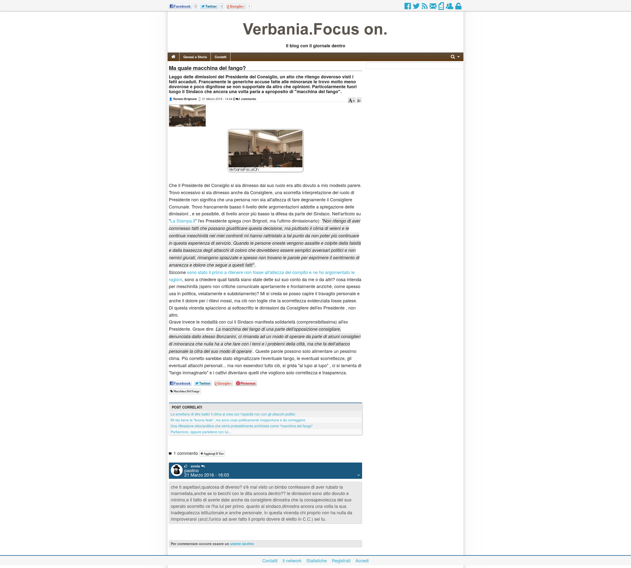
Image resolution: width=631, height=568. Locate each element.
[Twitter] (417, 7)
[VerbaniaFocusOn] (315, 37)
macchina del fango (186, 391)
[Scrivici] (433, 7)
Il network (291, 560)
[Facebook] (408, 7)
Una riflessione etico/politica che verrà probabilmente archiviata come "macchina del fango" (242, 425)
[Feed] (425, 7)
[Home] (173, 56)
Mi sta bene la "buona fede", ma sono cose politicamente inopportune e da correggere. (238, 419)
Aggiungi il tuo (213, 453)
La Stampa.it (182, 220)
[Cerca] (455, 56)
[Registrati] (450, 7)
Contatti (221, 56)
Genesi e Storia (195, 56)
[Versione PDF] (441, 7)
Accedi (362, 560)
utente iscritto (242, 543)
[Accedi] (458, 7)
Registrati (341, 560)
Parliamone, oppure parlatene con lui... (201, 431)
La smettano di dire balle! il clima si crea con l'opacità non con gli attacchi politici (233, 414)
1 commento (247, 99)
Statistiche (316, 560)
